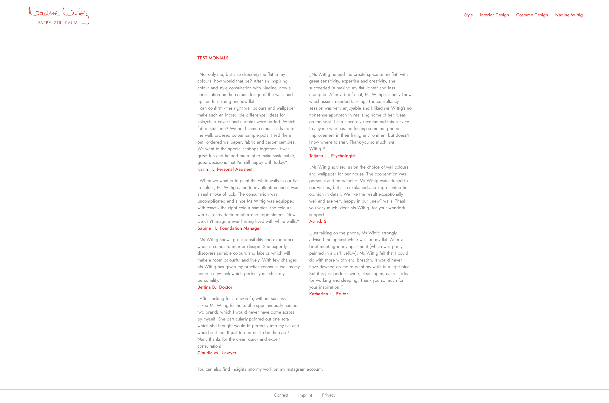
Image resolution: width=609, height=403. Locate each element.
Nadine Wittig (569, 15)
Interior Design (494, 15)
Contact (281, 395)
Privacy (328, 395)
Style (468, 15)
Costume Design (532, 15)
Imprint (305, 395)
